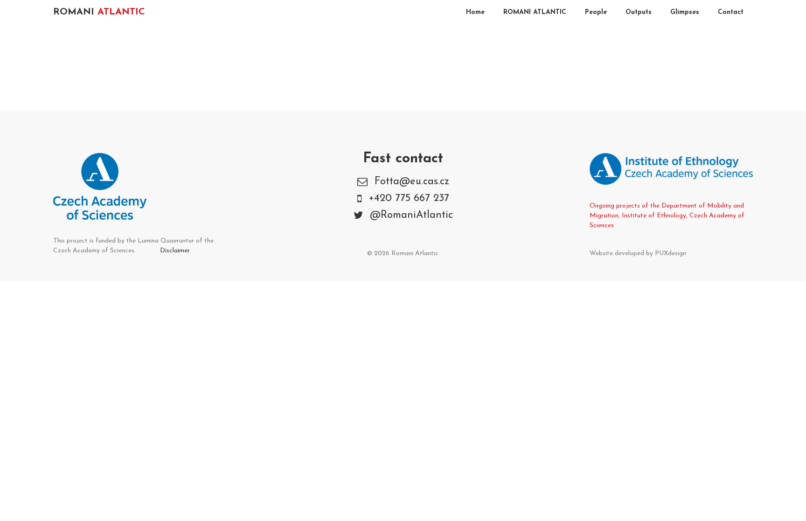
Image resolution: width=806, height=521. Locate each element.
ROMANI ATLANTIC (534, 12)
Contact (730, 12)
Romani (99, 12)
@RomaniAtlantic (411, 215)
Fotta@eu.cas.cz (412, 181)
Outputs (638, 12)
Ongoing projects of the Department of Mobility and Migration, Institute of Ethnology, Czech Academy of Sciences (667, 215)
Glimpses (684, 12)
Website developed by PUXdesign (638, 253)
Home (475, 12)
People (596, 12)
